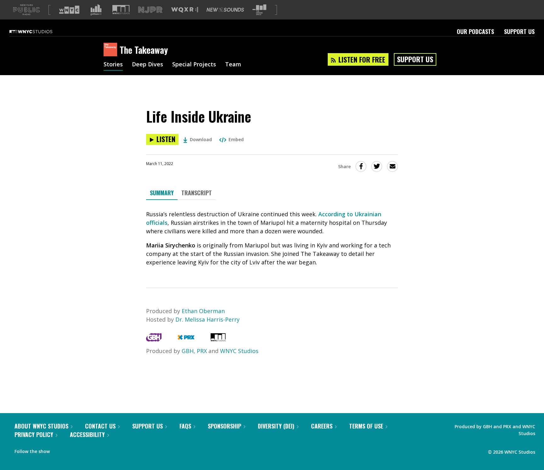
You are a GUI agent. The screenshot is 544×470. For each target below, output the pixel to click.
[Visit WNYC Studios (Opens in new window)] (121, 9)
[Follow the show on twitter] (71, 450)
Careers (321, 426)
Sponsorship (224, 426)
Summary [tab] (162, 193)
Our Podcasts (475, 31)
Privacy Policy (33, 434)
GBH (188, 351)
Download (201, 139)
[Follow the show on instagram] (83, 450)
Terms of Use (366, 426)
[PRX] (186, 339)
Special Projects (194, 65)
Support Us (519, 31)
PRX (202, 351)
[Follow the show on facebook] (59, 450)
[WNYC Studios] (218, 339)
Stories (113, 65)
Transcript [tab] (196, 193)
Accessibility (87, 434)
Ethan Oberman (203, 311)
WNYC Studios (239, 351)
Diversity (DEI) (276, 426)
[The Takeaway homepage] (112, 50)
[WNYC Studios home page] (38, 31)
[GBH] (154, 339)
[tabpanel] (272, 238)
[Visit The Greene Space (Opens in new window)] (259, 9)
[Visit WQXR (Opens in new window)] (184, 10)
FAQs (185, 426)
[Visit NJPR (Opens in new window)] (150, 10)
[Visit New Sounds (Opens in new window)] (225, 10)
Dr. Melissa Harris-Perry (207, 319)
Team (233, 65)
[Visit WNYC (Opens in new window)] (69, 10)
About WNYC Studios (41, 426)
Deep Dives (147, 65)
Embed (236, 139)
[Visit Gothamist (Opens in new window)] (96, 9)
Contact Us (100, 426)
